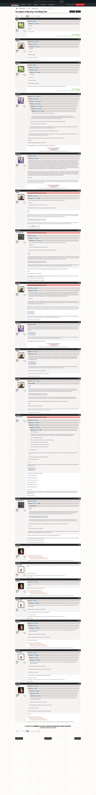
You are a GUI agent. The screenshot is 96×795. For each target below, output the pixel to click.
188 (30, 16)
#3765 (79, 650)
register (55, 726)
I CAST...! (33, 493)
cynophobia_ (36, 103)
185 (22, 16)
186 (25, 16)
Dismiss (61, 1)
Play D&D (23, 4)
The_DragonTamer (35, 96)
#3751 (79, 190)
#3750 (79, 153)
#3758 (79, 414)
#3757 (79, 378)
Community (43, 4)
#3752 (79, 230)
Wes (69, 90)
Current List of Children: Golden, (61, 90)
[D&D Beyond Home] (15, 4)
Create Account (80, 4)
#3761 (79, 562)
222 (35, 16)
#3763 (79, 598)
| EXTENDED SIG (53, 150)
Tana (77, 34)
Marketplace (51, 4)
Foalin (79, 90)
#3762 (79, 579)
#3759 (79, 498)
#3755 (79, 322)
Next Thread (78, 738)
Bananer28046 (34, 581)
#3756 (79, 349)
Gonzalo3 (33, 600)
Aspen (71, 90)
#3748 (79, 62)
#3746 (79, 18)
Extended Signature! (30, 577)
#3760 (79, 544)
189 (32, 16)
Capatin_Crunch (35, 422)
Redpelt (33, 21)
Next (38, 16)
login (48, 726)
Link (72, 90)
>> (35, 44)
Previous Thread (19, 738)
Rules (29, 4)
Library (35, 4)
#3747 (79, 39)
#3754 (79, 282)
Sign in (73, 4)
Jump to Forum (48, 738)
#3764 (79, 620)
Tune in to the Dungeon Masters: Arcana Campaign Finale (45, 1)
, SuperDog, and (75, 90)
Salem (67, 90)
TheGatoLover (34, 23)
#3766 (79, 683)
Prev (16, 16)
